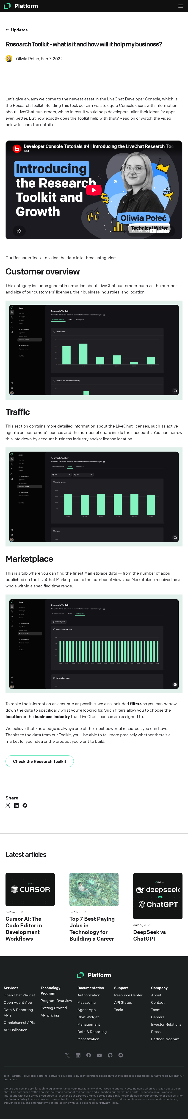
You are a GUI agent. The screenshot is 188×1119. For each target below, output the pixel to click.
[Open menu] (180, 6)
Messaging (86, 1002)
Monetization (88, 1039)
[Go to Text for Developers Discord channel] (120, 1056)
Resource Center (128, 995)
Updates (19, 29)
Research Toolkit (28, 105)
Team (155, 1009)
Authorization (88, 995)
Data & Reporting (92, 1031)
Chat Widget (88, 1017)
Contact (158, 1002)
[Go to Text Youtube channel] (99, 1056)
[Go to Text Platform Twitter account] (67, 1056)
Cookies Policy (17, 1099)
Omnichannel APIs (19, 1022)
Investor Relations (166, 1024)
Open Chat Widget (19, 995)
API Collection (15, 1030)
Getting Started (54, 1008)
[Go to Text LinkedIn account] (78, 1056)
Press (155, 1031)
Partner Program (165, 1039)
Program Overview (56, 1000)
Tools (118, 1009)
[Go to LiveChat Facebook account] (88, 1056)
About (156, 995)
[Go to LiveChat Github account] (110, 1056)
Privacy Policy (109, 1102)
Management (88, 1024)
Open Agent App (18, 1002)
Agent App (86, 1009)
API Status (123, 1002)
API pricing (50, 1015)
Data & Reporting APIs (18, 1012)
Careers (157, 1017)
